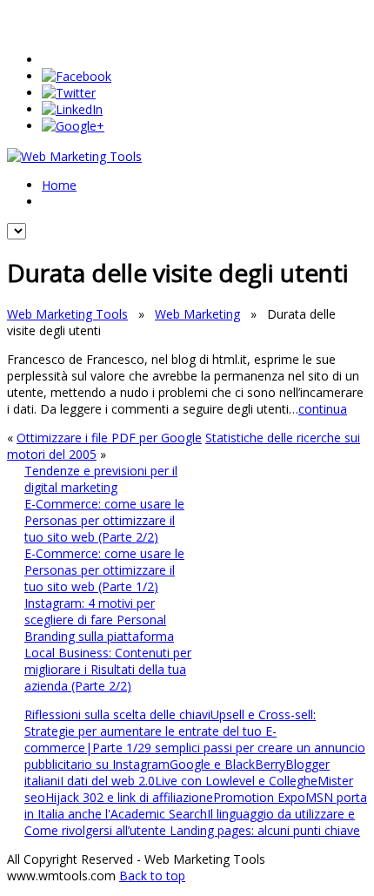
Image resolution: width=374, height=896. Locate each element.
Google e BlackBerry (227, 764)
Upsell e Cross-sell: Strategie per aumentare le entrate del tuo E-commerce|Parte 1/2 (170, 731)
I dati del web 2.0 (107, 780)
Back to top (152, 875)
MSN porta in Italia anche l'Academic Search (195, 805)
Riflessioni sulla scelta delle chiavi (117, 714)
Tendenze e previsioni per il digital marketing (100, 478)
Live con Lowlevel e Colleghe (236, 780)
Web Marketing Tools (67, 314)
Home (59, 185)
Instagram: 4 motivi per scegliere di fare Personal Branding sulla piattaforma (99, 619)
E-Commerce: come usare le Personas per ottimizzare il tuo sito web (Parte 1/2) (104, 570)
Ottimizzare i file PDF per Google (109, 437)
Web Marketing (197, 314)
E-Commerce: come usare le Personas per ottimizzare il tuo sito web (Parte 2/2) (104, 520)
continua (322, 409)
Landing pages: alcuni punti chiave (265, 830)
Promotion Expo (259, 797)
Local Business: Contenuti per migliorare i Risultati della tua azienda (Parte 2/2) (107, 669)
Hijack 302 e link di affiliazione (129, 797)
